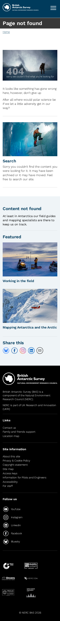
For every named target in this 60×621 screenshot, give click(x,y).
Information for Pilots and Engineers (24, 477)
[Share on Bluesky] (6, 350)
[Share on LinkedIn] (31, 350)
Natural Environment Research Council (26, 397)
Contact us (9, 427)
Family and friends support (19, 431)
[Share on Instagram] (23, 350)
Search (9, 161)
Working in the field (18, 281)
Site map (8, 469)
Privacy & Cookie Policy (16, 460)
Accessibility (10, 481)
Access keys (10, 473)
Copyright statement (15, 464)
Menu (53, 8)
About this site (11, 456)
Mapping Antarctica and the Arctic (30, 327)
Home (6, 31)
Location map (11, 436)
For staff (8, 486)
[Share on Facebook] (14, 350)
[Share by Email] (39, 350)
